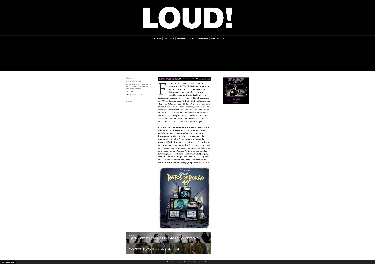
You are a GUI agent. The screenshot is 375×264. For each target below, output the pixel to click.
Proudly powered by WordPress (177, 262)
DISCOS (191, 38)
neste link (204, 162)
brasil (129, 84)
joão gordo (146, 84)
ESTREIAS (181, 38)
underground (136, 88)
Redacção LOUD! (134, 78)
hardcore (136, 84)
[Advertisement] (187, 54)
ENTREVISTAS (202, 38)
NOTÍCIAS (157, 38)
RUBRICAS (215, 38)
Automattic (203, 262)
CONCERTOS (169, 38)
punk (134, 86)
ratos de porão (143, 86)
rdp (128, 88)
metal (129, 86)
